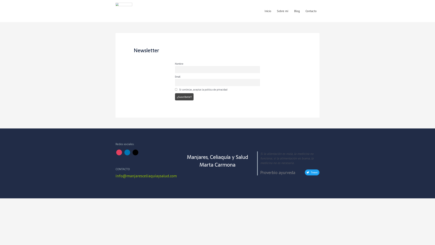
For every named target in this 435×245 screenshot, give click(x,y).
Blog (297, 11)
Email (177, 76)
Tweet (314, 172)
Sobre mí (282, 11)
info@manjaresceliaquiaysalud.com (146, 175)
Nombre (179, 63)
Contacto (311, 11)
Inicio (268, 11)
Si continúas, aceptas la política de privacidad (203, 89)
